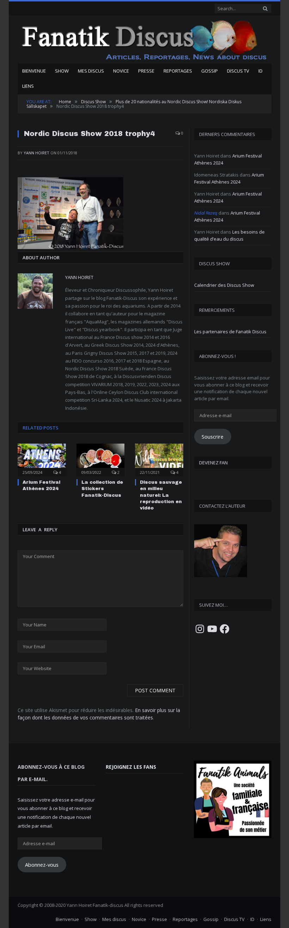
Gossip (209, 71)
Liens (28, 86)
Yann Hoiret (36, 152)
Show (62, 71)
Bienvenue (34, 71)
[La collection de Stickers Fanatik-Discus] (100, 459)
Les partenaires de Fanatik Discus (230, 331)
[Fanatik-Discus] (144, 40)
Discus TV (238, 71)
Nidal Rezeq (205, 213)
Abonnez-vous (42, 864)
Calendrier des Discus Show (224, 285)
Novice (121, 71)
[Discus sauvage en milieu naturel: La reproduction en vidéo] (159, 459)
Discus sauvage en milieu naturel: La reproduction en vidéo (161, 495)
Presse (146, 71)
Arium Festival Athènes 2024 (229, 178)
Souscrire (212, 436)
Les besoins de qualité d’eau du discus (229, 235)
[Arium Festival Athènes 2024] (42, 459)
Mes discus (91, 71)
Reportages (178, 71)
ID (260, 71)
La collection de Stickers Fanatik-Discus (102, 488)
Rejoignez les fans (131, 766)
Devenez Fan (213, 462)
